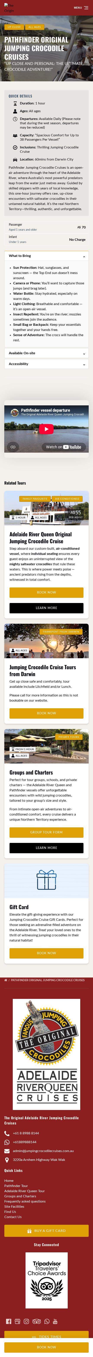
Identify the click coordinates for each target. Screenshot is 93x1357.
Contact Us (13, 1217)
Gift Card (19, 907)
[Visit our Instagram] (26, 1321)
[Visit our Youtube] (55, 1321)
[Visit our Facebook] (8, 1321)
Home (8, 1180)
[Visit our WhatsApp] (47, 1321)
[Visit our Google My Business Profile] (17, 1321)
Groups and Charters (31, 772)
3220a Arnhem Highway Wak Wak (39, 1160)
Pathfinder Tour (16, 1186)
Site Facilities (14, 1206)
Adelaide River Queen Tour (24, 1191)
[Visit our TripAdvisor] (36, 1321)
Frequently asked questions (25, 1201)
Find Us (10, 1212)
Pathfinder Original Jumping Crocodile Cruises (48, 980)
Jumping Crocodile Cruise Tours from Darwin (43, 670)
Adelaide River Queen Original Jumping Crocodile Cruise (41, 537)
